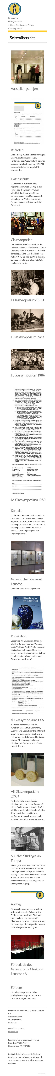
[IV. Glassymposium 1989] (27, 494)
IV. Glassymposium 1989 (28, 500)
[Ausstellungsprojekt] (27, 83)
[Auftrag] (27, 898)
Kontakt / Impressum (16, 1028)
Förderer (17, 987)
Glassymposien (15, 21)
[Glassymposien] (27, 234)
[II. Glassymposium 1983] (27, 331)
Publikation (18, 636)
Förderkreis (13, 18)
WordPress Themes (42, 1073)
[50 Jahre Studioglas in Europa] (27, 850)
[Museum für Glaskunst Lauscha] (27, 573)
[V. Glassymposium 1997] (27, 714)
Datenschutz (20, 179)
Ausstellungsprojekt (24, 88)
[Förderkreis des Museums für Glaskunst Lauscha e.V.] (27, 959)
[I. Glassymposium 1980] (27, 294)
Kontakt (16, 510)
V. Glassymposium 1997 (27, 720)
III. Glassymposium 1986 (28, 375)
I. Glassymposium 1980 (27, 300)
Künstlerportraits (15, 28)
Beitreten (17, 150)
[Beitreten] (27, 144)
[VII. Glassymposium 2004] (27, 786)
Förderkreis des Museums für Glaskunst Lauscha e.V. (27, 969)
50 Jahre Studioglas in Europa (21, 25)
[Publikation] (27, 630)
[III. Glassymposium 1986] (27, 369)
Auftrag (16, 904)
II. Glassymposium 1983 (27, 337)
